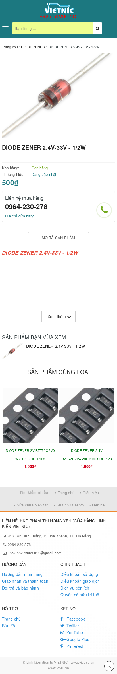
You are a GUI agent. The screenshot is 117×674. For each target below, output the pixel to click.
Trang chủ (11, 619)
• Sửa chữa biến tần (31, 505)
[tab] (58, 238)
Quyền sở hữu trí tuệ (79, 594)
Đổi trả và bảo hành (20, 588)
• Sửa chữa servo (69, 505)
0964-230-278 (26, 206)
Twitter (72, 625)
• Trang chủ (64, 492)
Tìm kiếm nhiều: (34, 492)
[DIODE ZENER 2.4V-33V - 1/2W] (12, 351)
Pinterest (74, 646)
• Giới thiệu (89, 492)
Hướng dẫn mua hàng (22, 574)
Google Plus (77, 639)
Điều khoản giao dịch (80, 581)
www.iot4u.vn (58, 667)
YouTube (74, 632)
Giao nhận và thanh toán (25, 581)
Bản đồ (8, 625)
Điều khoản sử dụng (79, 574)
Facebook (75, 619)
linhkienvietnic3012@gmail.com (35, 552)
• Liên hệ (97, 505)
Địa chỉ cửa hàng (19, 216)
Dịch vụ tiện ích (74, 588)
